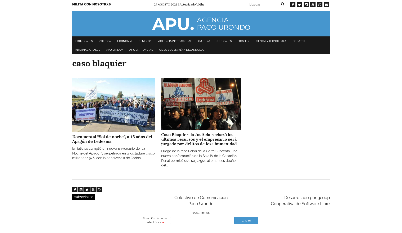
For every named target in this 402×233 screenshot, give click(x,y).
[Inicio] (201, 24)
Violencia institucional (175, 40)
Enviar (246, 220)
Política (105, 40)
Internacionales (87, 49)
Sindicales (224, 40)
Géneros (144, 40)
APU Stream (114, 49)
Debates (299, 40)
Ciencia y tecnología (271, 40)
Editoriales (84, 40)
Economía (124, 40)
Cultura (204, 40)
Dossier (243, 40)
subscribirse (83, 197)
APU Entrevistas (141, 49)
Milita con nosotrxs (91, 4)
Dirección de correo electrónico (155, 220)
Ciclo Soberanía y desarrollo (182, 49)
